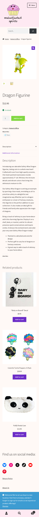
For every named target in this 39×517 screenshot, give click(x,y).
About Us (5, 488)
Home (7, 39)
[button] (33, 48)
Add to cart (18, 118)
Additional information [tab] (11, 153)
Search (19, 513)
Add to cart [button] (19, 319)
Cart (30, 511)
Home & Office (15, 39)
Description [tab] (6, 146)
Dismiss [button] (5, 506)
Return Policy (7, 478)
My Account (6, 513)
